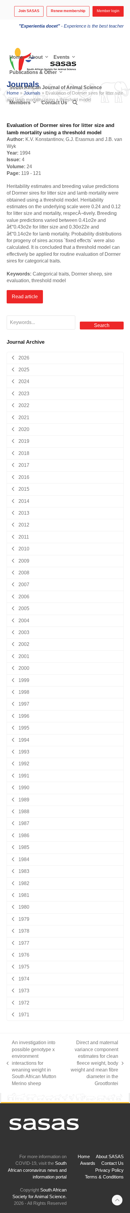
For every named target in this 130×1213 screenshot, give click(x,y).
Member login (108, 11)
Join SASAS (28, 11)
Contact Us (112, 1163)
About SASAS (110, 1156)
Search (101, 325)
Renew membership (68, 11)
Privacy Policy (109, 1170)
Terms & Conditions (104, 1177)
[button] (75, 102)
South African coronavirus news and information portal (37, 1170)
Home (84, 1156)
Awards (87, 1163)
